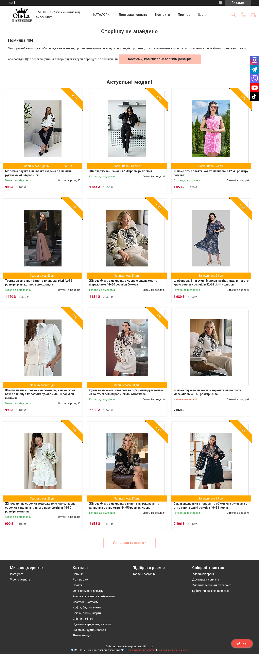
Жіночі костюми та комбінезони (94, 596)
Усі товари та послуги (129, 543)
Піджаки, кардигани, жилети (92, 624)
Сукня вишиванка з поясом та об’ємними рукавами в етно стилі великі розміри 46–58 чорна (210, 505)
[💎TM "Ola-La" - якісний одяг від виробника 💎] (22, 15)
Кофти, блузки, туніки (87, 607)
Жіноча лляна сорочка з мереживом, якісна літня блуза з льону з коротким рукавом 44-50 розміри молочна (40, 394)
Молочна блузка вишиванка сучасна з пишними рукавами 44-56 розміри (38, 173)
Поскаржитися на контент (141, 650)
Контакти (162, 15)
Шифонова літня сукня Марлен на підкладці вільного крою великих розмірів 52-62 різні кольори (211, 282)
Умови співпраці (203, 574)
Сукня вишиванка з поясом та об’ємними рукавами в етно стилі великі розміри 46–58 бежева (126, 392)
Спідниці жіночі (83, 618)
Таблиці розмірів (144, 574)
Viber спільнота (20, 579)
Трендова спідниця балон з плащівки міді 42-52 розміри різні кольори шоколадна (38, 282)
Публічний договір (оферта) (210, 590)
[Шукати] (234, 15)
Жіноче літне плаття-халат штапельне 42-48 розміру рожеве (211, 173)
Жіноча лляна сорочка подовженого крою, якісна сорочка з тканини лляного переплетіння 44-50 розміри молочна (40, 507)
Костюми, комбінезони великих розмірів (160, 59)
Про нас (184, 15)
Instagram (16, 574)
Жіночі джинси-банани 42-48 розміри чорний (120, 171)
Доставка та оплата (205, 579)
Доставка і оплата (132, 15)
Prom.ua (149, 646)
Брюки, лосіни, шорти (87, 613)
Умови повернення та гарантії (212, 585)
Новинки (78, 574)
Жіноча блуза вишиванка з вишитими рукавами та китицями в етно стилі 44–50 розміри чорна (124, 505)
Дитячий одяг (82, 635)
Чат (245, 643)
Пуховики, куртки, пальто (89, 630)
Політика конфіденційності (172, 650)
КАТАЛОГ (100, 15)
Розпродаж (80, 579)
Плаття (77, 585)
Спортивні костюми (86, 602)
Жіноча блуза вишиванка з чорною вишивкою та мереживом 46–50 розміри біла (208, 392)
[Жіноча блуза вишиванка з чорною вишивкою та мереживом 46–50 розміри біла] (211, 347)
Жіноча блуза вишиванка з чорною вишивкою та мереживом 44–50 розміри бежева (123, 282)
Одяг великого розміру (88, 590)
